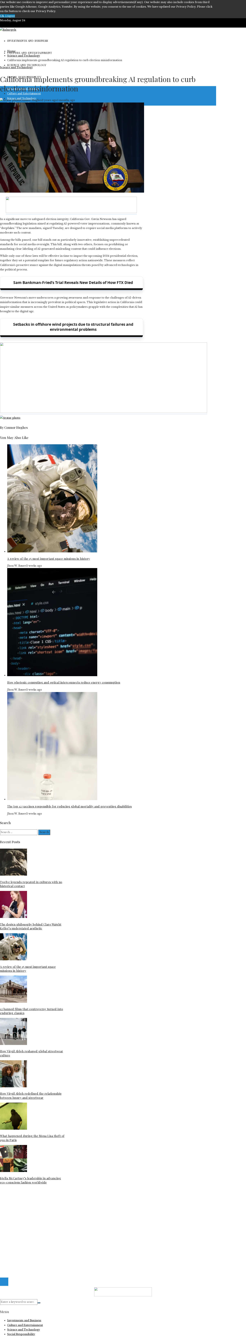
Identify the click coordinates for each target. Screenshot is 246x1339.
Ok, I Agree (7, 15)
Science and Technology (16, 67)
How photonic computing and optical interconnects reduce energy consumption (63, 682)
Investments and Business (24, 1231)
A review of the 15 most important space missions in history (48, 558)
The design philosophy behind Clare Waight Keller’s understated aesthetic (30, 926)
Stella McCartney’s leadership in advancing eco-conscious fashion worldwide (30, 1180)
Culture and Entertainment (25, 1227)
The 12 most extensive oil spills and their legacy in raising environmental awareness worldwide (71, 1200)
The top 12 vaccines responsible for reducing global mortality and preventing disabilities (69, 806)
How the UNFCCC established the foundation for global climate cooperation (58, 1209)
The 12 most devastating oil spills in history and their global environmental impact (62, 1204)
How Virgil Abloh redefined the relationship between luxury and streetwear (31, 1095)
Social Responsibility (21, 1241)
